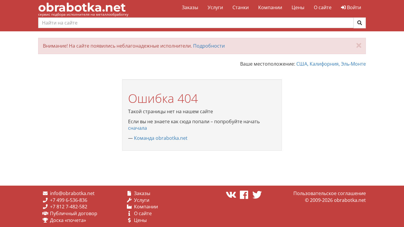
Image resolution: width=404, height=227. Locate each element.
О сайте (323, 7)
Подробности (209, 46)
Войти (353, 7)
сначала (137, 128)
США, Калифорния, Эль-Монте (331, 64)
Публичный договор (73, 213)
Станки (240, 7)
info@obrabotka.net (72, 193)
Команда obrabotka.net (161, 138)
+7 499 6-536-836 (68, 200)
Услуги (215, 7)
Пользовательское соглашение (329, 193)
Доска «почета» (68, 220)
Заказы (190, 7)
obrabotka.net (82, 7)
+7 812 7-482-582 (68, 206)
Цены (298, 7)
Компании (270, 7)
